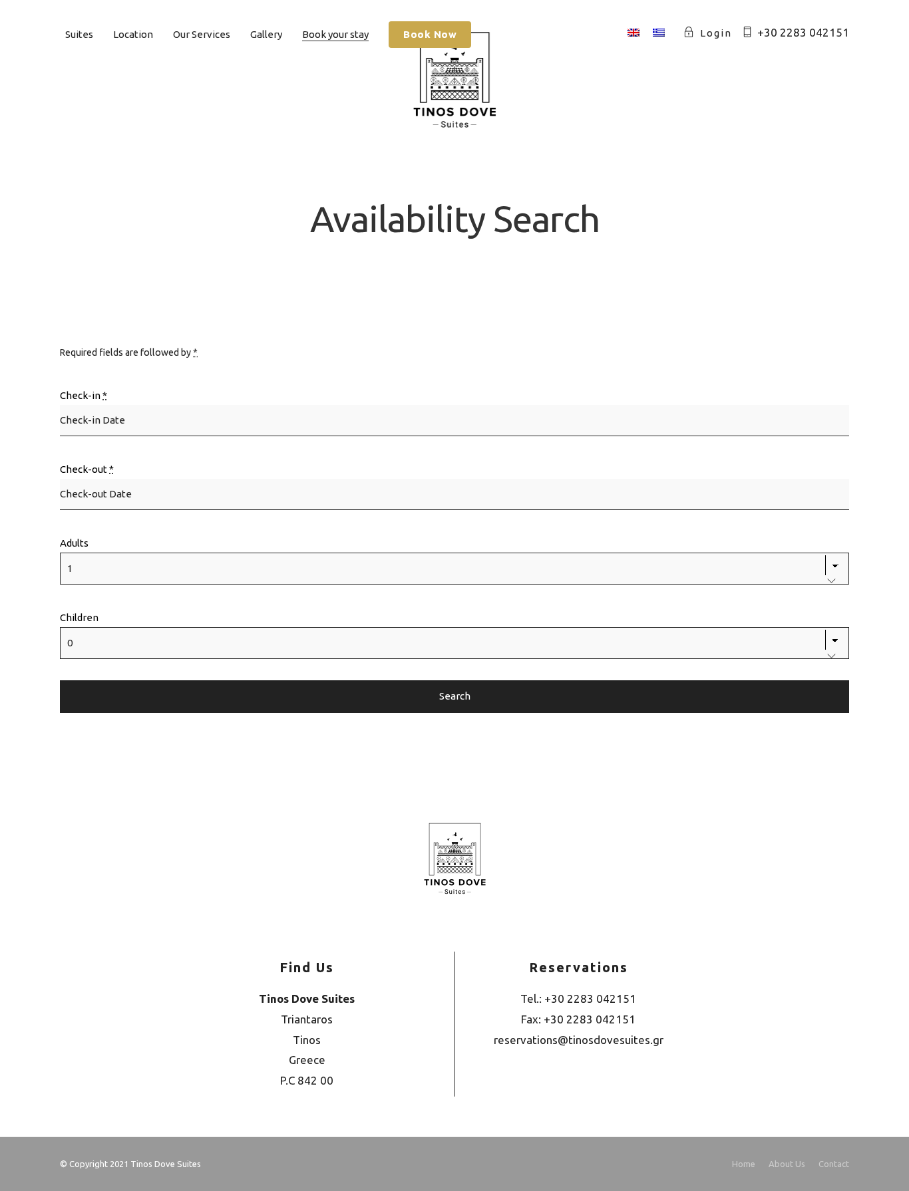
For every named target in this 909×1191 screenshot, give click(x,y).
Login (716, 33)
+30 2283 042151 (803, 32)
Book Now (429, 34)
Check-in (83, 395)
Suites (79, 34)
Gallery (266, 34)
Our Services (201, 34)
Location (133, 34)
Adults (74, 543)
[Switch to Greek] (658, 33)
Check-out (87, 469)
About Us (787, 1163)
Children (79, 617)
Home (743, 1163)
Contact (833, 1163)
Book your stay (335, 34)
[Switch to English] (633, 33)
